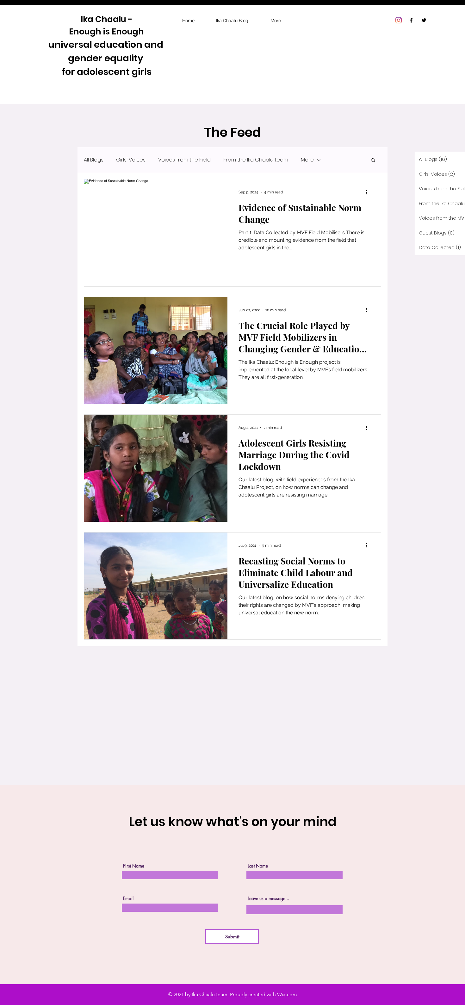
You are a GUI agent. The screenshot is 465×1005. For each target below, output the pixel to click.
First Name (133, 866)
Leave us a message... (268, 898)
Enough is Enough (106, 31)
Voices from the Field (184, 160)
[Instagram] (398, 20)
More (307, 160)
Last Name (258, 866)
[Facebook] (411, 20)
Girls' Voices (131, 160)
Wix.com (287, 994)
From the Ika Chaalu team (255, 160)
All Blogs (93, 160)
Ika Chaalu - (107, 19)
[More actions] (368, 192)
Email (128, 898)
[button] (373, 160)
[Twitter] (424, 20)
